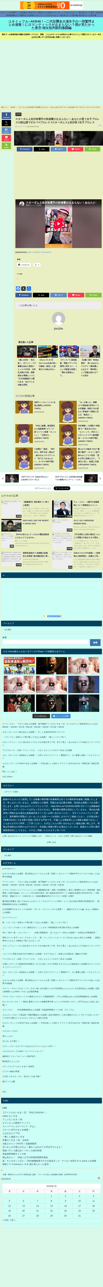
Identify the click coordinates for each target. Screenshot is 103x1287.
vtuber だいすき (9, 1116)
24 (79, 1211)
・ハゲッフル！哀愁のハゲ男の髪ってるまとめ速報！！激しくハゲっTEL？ (34, 737)
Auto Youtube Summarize (39, 252)
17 (79, 1206)
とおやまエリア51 (11, 1133)
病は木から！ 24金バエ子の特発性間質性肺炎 (25, 1157)
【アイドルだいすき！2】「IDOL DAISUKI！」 (25, 1112)
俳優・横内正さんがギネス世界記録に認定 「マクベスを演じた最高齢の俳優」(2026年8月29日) (40, 1174)
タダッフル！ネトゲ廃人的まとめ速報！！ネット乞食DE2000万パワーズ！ (34, 732)
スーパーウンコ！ (9, 917)
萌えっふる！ (8, 1036)
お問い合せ (51, 842)
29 (51, 1216)
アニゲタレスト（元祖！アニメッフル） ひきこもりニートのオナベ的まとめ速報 (37, 750)
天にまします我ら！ (10, 1041)
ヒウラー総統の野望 (10, 1071)
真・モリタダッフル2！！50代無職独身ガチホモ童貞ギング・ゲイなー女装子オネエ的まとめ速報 (49, 1161)
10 (79, 1201)
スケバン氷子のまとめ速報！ (16, 1130)
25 (93, 1211)
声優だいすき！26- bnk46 (15, 1140)
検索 (4, 637)
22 (51, 1211)
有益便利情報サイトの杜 (14, 1154)
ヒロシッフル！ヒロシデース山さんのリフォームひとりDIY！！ (29, 1046)
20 (23, 1211)
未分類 (18, 114)
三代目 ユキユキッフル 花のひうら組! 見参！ (22, 1076)
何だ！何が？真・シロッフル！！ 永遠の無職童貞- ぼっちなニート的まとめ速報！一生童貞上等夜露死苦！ (49, 933)
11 (93, 1201)
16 (65, 1206)
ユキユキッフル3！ (10, 1031)
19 (9, 1211)
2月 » (12, 1220)
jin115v (58, 328)
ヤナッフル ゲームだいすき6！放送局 (18, 1066)
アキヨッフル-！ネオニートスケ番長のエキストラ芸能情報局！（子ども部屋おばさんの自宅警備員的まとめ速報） (50, 996)
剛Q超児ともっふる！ (11, 1061)
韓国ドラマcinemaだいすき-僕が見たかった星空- (25, 1164)
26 (9, 1216)
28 (37, 1216)
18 (93, 1206)
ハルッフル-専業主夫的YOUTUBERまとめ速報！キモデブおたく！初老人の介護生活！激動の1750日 (44, 954)
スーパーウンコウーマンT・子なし (19, 1126)
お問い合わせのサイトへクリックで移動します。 (23, 836)
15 (51, 1206)
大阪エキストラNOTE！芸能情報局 (19, 1144)
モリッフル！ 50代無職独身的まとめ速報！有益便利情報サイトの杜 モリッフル (38, 1010)
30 (65, 1216)
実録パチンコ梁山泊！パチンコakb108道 (22, 1150)
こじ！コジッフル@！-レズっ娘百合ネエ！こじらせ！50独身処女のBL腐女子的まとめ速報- (41, 927)
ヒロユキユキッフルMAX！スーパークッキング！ (23, 1051)
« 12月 (5, 1220)
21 (37, 1211)
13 (23, 1206)
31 (79, 1216)
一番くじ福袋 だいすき (13, 1137)
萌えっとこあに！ (9, 771)
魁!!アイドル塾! (8, 1081)
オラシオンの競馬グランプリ (16, 1123)
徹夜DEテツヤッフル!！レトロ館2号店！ (19, 1056)
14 (37, 1206)
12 (9, 1206)
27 (23, 1216)
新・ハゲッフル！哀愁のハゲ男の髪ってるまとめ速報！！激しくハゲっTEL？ (35, 922)
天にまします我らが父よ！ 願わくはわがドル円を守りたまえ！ (32, 1147)
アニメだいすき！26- (12, 1119)
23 (65, 1211)
